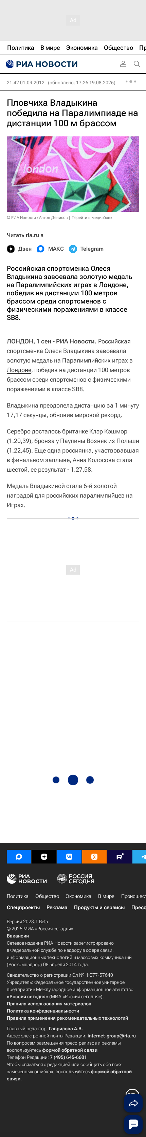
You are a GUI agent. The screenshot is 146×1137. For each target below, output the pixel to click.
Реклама (57, 907)
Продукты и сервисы (99, 907)
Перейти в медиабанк (92, 217)
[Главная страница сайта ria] (40, 64)
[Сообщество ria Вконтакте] (69, 856)
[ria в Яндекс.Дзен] (44, 856)
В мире (106, 896)
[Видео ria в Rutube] (119, 856)
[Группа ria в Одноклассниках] (94, 856)
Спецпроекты (23, 907)
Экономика (78, 896)
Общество (47, 896)
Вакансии (18, 936)
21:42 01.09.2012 (25, 82)
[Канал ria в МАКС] (19, 856)
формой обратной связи (69, 1050)
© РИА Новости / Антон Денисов (37, 217)
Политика (18, 896)
